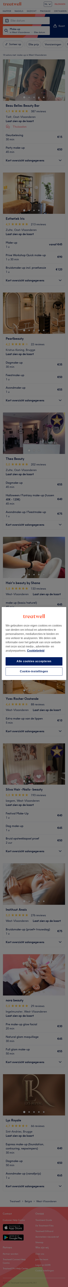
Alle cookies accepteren (34, 661)
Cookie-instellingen (34, 671)
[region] (34, 643)
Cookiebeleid (35, 650)
